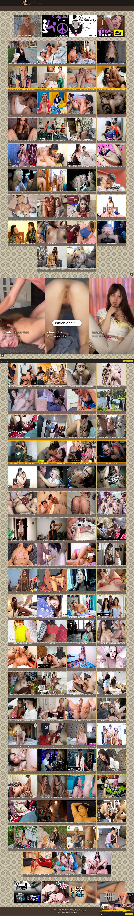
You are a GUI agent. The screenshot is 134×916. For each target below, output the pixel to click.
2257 (85, 914)
